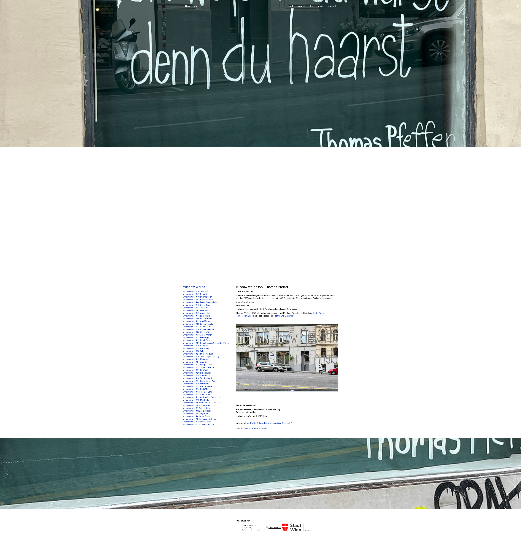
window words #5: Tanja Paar (195, 414)
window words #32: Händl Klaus (196, 340)
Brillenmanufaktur (260, 428)
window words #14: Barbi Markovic (198, 389)
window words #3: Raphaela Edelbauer (199, 419)
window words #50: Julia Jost (196, 291)
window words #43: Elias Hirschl (196, 310)
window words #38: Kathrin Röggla (198, 324)
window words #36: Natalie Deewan (198, 329)
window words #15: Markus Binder (198, 386)
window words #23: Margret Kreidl (197, 365)
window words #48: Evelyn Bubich (197, 297)
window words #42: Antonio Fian (197, 313)
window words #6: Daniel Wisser (197, 411)
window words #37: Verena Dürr (197, 327)
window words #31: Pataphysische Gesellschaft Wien (206, 343)
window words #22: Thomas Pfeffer (198, 367)
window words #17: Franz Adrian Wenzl (200, 381)
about (290, 6)
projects (301, 6)
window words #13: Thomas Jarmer (198, 392)
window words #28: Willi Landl (196, 351)
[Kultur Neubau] (273, 527)
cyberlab (247, 428)
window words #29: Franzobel (196, 348)
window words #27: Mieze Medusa (198, 354)
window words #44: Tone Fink (195, 308)
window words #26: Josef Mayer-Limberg (201, 356)
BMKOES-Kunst (256, 423)
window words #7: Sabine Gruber (197, 408)
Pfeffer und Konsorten (283, 316)
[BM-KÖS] (251, 527)
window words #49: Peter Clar (196, 294)
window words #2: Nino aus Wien (197, 422)
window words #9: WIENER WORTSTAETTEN (202, 403)
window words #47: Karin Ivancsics (198, 299)
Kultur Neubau (270, 423)
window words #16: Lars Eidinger (197, 384)
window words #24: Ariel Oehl (196, 362)
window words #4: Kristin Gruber (197, 416)
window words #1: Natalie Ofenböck (198, 424)
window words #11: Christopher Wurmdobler (202, 397)
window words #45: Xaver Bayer (197, 305)
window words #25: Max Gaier (196, 359)
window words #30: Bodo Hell (195, 346)
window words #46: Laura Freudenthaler (200, 302)
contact (332, 6)
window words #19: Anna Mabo (196, 375)
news (320, 6)
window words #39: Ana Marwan (197, 321)
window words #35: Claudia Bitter (197, 332)
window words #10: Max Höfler (196, 400)
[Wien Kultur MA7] (296, 527)
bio (311, 6)
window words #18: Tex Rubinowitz (198, 378)
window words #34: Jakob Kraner (197, 335)
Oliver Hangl (191, 6)
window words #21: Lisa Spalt (196, 370)
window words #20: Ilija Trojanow (197, 373)
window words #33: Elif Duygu (196, 337)
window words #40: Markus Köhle (197, 318)
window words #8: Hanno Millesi (196, 405)
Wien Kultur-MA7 (284, 423)
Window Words (194, 287)
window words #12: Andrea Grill (196, 394)
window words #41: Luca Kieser (196, 316)
